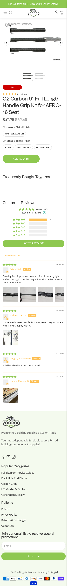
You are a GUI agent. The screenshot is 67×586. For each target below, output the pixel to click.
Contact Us (7, 525)
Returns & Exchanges (13, 520)
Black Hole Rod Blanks (14, 478)
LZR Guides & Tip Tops (14, 489)
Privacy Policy (9, 514)
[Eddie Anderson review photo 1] (10, 338)
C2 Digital (53, 572)
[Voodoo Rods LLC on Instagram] (14, 457)
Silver (8, 147)
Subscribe (33, 556)
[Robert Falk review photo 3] (45, 294)
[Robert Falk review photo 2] (28, 294)
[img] (9, 264)
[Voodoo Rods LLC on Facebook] (3, 457)
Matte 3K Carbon (14, 133)
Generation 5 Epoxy (12, 495)
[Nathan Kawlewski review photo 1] (10, 395)
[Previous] (6, 43)
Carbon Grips (9, 484)
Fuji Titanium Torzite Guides (17, 472)
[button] (10, 94)
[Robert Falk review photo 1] (10, 294)
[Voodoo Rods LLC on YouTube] (8, 457)
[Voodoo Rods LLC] (33, 13)
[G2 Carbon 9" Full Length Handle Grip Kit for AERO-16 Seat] (33, 40)
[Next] (60, 43)
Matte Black (24, 147)
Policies (5, 509)
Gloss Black (42, 147)
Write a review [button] (34, 243)
